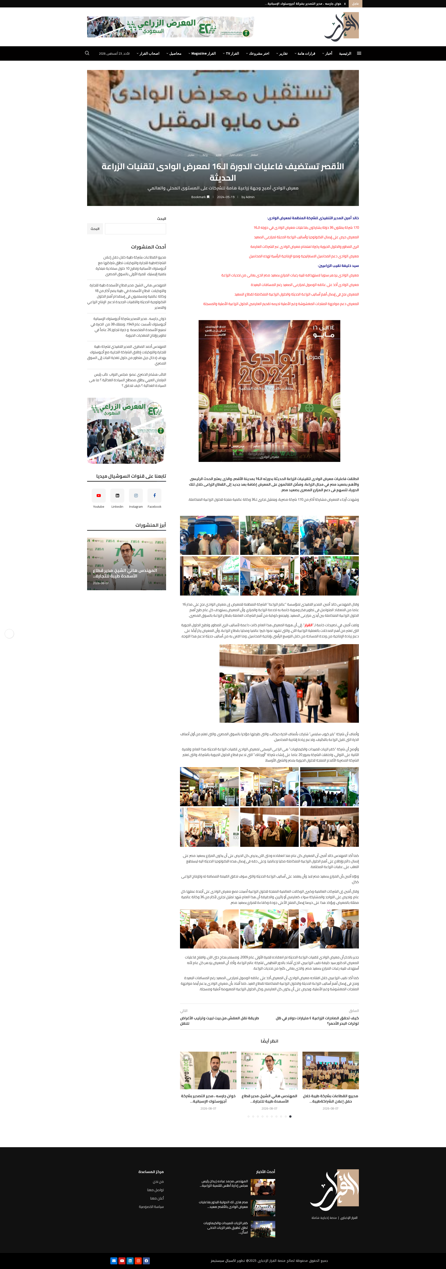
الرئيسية (345, 53)
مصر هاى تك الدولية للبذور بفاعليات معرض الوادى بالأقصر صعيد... (223, 1204)
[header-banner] (171, 27)
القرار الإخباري (348, 1218)
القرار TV (232, 53)
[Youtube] (121, 1260)
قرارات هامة (306, 53)
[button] (345, 3)
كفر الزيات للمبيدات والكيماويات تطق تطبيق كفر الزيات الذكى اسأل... (225, 1227)
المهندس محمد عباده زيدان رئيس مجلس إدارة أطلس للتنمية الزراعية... (224, 1183)
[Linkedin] (130, 1260)
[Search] (87, 54)
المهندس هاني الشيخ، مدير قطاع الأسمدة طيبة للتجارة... (269, 1098)
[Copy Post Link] (9, 633)
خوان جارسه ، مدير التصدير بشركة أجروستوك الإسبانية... (208, 1098)
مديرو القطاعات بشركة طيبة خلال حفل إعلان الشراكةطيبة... (330, 1098)
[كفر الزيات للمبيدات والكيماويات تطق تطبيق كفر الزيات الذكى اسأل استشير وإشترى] (263, 1229)
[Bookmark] (309, 1058)
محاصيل (175, 53)
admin (250, 197)
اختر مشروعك (259, 53)
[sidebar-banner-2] (126, 431)
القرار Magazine (203, 53)
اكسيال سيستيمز (223, 1261)
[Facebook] (146, 1260)
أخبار (328, 53)
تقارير (283, 53)
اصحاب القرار (149, 53)
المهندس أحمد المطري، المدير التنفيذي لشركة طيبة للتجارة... (298, 3)
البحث (161, 218)
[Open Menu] (359, 53)
